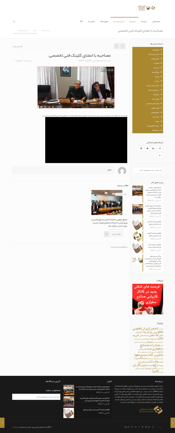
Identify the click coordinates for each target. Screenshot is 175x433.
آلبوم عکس (155, 49)
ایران (145, 328)
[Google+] (149, 427)
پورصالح (160, 365)
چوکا (148, 365)
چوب (153, 364)
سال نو (160, 342)
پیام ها (157, 76)
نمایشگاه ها (155, 130)
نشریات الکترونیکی (153, 125)
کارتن (137, 364)
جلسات (157, 81)
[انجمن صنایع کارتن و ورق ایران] (147, 9)
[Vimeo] (142, 427)
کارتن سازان (139, 368)
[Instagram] (128, 427)
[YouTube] (139, 427)
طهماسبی (147, 348)
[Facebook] (152, 427)
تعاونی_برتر (155, 331)
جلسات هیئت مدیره (153, 85)
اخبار (34, 30)
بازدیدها (156, 67)
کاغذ (155, 371)
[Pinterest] (132, 427)
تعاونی (137, 328)
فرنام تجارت (16, 427)
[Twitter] (146, 427)
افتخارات (156, 63)
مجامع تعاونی (155, 112)
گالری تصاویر (155, 108)
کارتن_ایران (160, 368)
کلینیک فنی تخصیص (152, 103)
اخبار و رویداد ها (22, 30)
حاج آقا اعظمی (156, 335)
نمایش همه (16, 46)
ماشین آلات (155, 354)
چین (143, 364)
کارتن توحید (151, 368)
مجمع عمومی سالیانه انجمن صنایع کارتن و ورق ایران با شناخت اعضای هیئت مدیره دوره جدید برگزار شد (109, 222)
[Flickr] (135, 427)
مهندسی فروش (158, 358)
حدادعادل (143, 335)
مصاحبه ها (155, 117)
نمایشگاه (143, 358)
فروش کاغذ (155, 99)
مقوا (137, 354)
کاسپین (161, 372)
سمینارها (156, 94)
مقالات (157, 121)
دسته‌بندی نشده (153, 90)
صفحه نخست (45, 30)
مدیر (95, 60)
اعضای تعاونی (155, 58)
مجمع (143, 355)
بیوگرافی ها (155, 72)
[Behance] (126, 427)
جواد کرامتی (141, 332)
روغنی (136, 338)
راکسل (140, 339)
